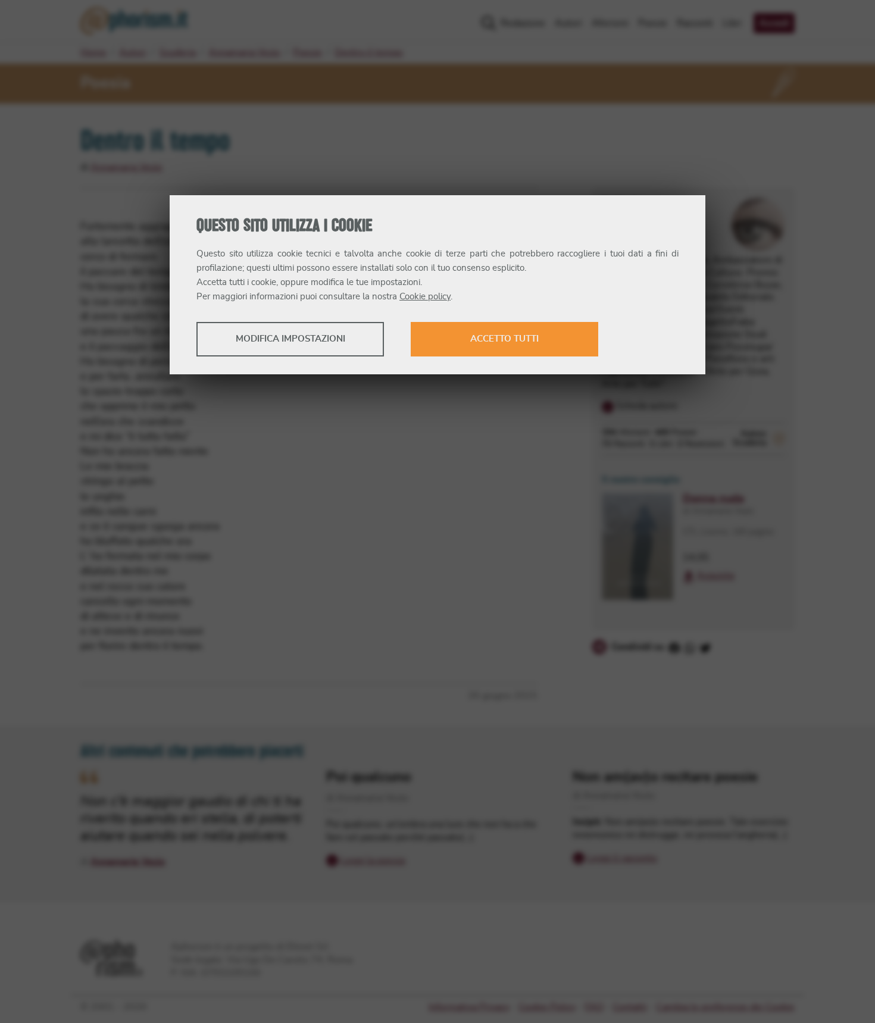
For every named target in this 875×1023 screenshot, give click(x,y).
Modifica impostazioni (290, 338)
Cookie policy (425, 296)
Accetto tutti (504, 338)
